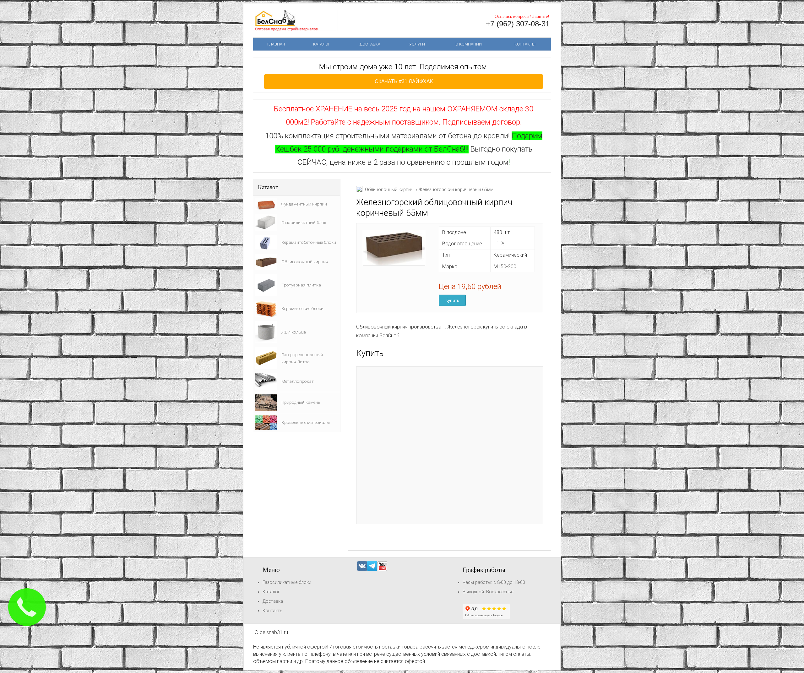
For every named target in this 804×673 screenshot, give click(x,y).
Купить (452, 300)
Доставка (273, 601)
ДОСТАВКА (370, 44)
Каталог (271, 592)
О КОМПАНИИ (468, 44)
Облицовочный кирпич (389, 189)
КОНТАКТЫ (524, 44)
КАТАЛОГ (321, 44)
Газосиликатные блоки (287, 582)
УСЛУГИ (417, 44)
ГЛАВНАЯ (276, 44)
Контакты (273, 610)
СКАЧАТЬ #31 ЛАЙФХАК (404, 81)
